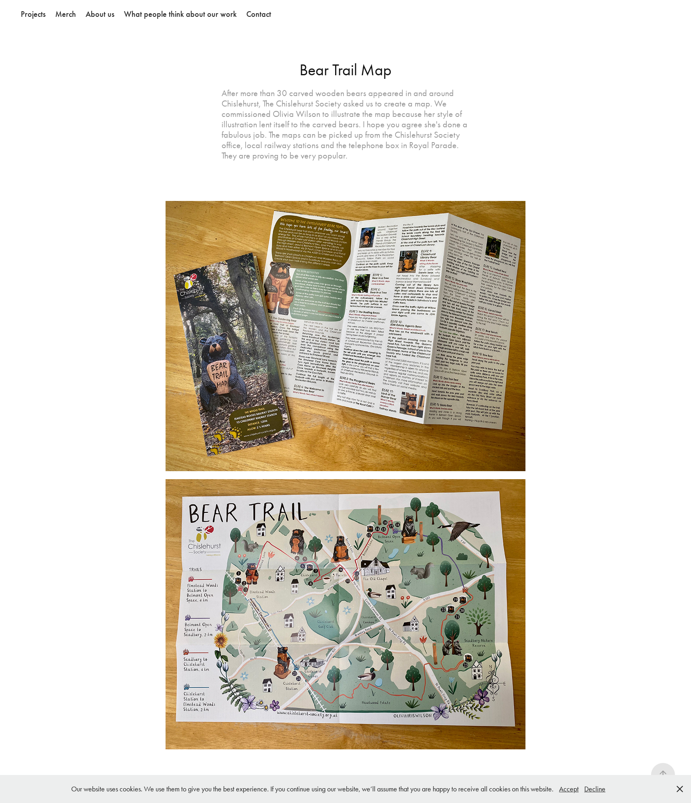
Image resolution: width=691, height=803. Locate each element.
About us (100, 14)
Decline (594, 789)
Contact (258, 14)
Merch (65, 14)
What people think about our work (180, 14)
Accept (569, 789)
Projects (33, 14)
